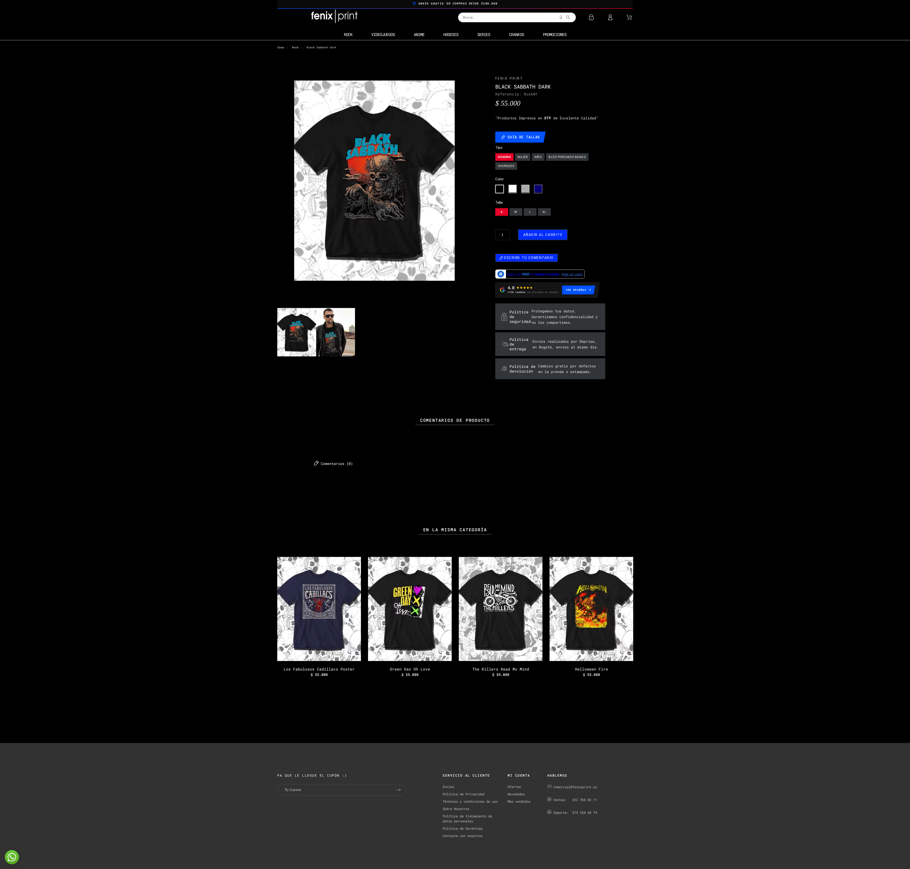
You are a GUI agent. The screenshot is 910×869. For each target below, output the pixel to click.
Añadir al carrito (543, 235)
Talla (499, 202)
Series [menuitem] (483, 34)
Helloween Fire (591, 668)
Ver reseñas (576, 290)
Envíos (448, 786)
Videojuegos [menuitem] (383, 34)
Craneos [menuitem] (516, 34)
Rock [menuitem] (348, 34)
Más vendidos (519, 801)
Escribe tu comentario (528, 258)
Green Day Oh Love (410, 668)
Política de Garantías (462, 828)
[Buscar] (568, 17)
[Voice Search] (561, 17)
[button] (12, 857)
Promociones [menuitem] (554, 34)
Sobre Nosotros (456, 808)
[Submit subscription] (398, 790)
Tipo (498, 147)
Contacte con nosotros (462, 835)
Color (499, 179)
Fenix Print (509, 78)
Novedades (516, 794)
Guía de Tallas (524, 137)
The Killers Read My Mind (500, 668)
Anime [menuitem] (419, 34)
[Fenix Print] (335, 17)
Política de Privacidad (463, 794)
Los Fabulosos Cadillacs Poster (319, 668)
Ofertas (514, 786)
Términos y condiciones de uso (470, 801)
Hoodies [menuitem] (450, 34)
